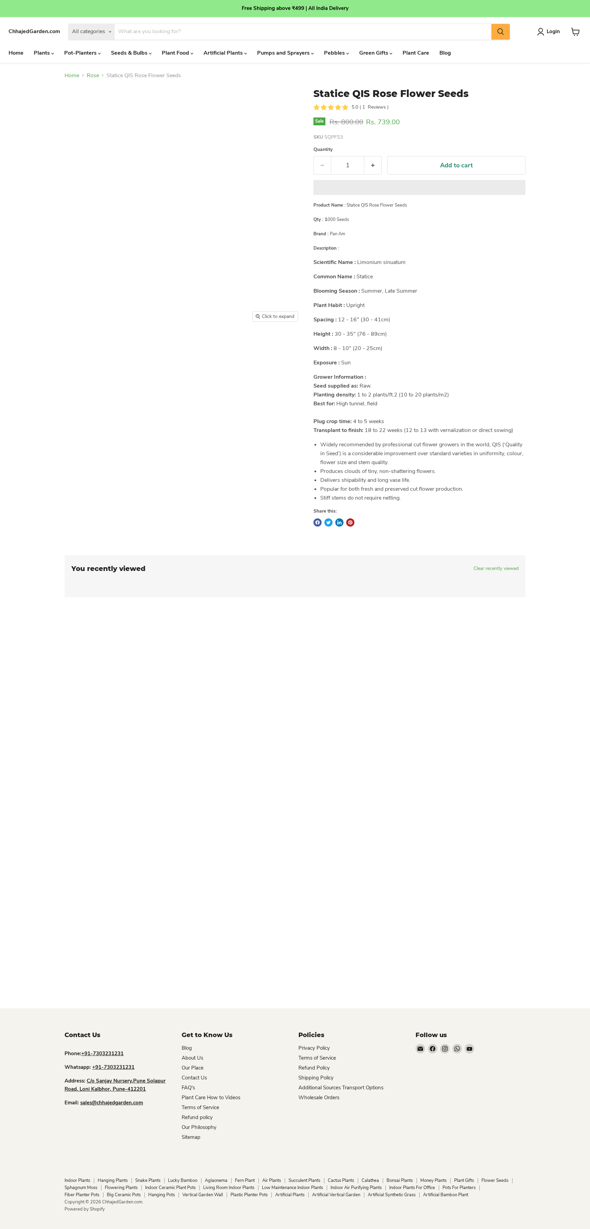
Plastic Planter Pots (249, 1195)
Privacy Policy (314, 1048)
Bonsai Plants (400, 1180)
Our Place (192, 1067)
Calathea (370, 1180)
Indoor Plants (77, 1180)
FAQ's (188, 1087)
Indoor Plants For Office (412, 1188)
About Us (192, 1058)
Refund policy (197, 1117)
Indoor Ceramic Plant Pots (170, 1188)
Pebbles (335, 53)
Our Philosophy (199, 1127)
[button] (419, 187)
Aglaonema (216, 1180)
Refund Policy (314, 1067)
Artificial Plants (223, 53)
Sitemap (191, 1137)
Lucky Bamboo (182, 1180)
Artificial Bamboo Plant (445, 1195)
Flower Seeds (494, 1180)
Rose (93, 75)
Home (16, 53)
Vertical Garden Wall (202, 1195)
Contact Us (194, 1077)
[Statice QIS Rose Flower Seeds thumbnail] (77, 345)
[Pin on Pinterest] (350, 522)
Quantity (323, 149)
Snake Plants (147, 1180)
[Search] (500, 32)
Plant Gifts (464, 1180)
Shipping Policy (316, 1077)
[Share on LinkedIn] (339, 522)
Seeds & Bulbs (130, 53)
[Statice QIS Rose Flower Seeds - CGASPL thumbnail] (106, 345)
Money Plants (433, 1180)
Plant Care (416, 53)
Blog (445, 53)
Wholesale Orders (318, 1097)
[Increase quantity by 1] (373, 165)
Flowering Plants (121, 1188)
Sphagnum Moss (81, 1188)
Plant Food (176, 53)
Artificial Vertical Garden (336, 1195)
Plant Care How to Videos (211, 1097)
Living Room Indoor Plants (228, 1188)
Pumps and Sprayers (284, 53)
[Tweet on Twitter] (328, 522)
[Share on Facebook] (317, 522)
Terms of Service (200, 1107)
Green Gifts (374, 53)
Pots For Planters (459, 1188)
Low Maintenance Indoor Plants (292, 1188)
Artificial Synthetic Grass (392, 1195)
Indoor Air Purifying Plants (356, 1188)
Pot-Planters (81, 53)
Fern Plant (245, 1180)
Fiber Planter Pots (82, 1195)
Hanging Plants (113, 1180)
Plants (42, 53)
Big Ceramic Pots (124, 1195)
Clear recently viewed (496, 568)
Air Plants (271, 1180)
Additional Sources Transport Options (340, 1087)
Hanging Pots (161, 1195)
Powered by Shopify (85, 1209)
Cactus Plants (341, 1180)
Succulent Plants (304, 1180)
